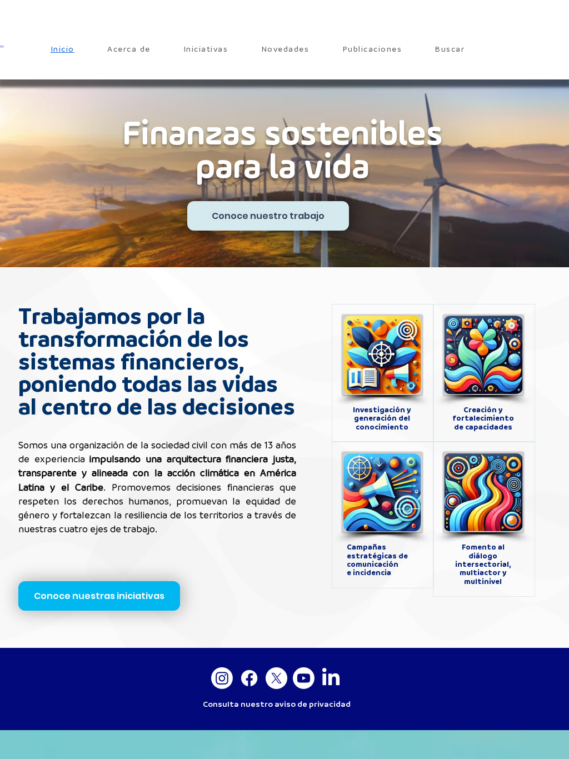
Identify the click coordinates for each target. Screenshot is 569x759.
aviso (285, 704)
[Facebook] (249, 678)
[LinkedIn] (331, 678)
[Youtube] (304, 678)
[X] (276, 678)
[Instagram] (222, 678)
